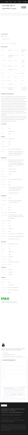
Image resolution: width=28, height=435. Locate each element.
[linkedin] (4, 432)
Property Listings (3, 421)
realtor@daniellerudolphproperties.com (9, 354)
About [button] (19, 1)
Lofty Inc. (6, 417)
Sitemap (8, 421)
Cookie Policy (14, 419)
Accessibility (12, 421)
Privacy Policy (20, 394)
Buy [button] (11, 1)
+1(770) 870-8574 (5, 352)
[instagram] (7, 432)
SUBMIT (14, 383)
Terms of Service (13, 394)
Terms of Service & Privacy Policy (6, 419)
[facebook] (1, 432)
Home (6, 1)
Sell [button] (15, 1)
